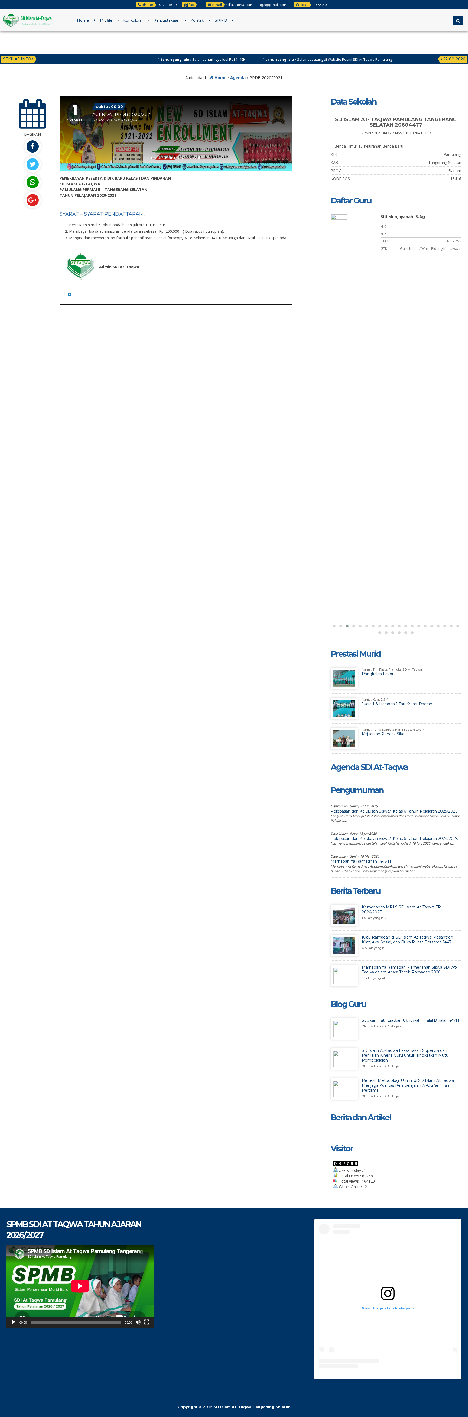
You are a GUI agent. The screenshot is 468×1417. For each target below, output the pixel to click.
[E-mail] (71, 294)
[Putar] (13, 1322)
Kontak (197, 20)
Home (83, 20)
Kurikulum (132, 20)
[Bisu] (138, 1322)
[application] (80, 1286)
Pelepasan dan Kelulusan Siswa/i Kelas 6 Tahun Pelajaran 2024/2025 (394, 838)
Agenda (238, 77)
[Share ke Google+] (32, 200)
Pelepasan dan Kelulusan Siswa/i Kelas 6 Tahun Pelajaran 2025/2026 (394, 811)
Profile (106, 20)
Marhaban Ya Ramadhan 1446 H (361, 861)
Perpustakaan (166, 20)
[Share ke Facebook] (32, 146)
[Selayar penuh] (147, 1322)
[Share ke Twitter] (32, 164)
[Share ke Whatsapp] (32, 182)
